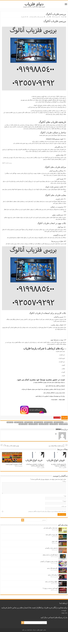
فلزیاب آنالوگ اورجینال (44, 424)
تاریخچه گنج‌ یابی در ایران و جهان (50, 554)
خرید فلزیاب (62, 354)
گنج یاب (63, 372)
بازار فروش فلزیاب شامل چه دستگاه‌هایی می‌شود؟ (58, 464)
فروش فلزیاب (61, 358)
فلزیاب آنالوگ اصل (53, 424)
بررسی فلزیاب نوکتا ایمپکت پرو (56, 445)
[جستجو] (22, 520)
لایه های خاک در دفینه (53, 575)
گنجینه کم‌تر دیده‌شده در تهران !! (50, 588)
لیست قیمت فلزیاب (60, 351)
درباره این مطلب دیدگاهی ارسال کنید (36, 16)
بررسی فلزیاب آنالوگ (58, 422)
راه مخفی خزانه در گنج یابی (51, 548)
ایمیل (64, 501)
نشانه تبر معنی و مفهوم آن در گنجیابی (49, 561)
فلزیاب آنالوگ (10, 422)
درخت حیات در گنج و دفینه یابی (51, 528)
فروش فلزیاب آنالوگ (19, 422)
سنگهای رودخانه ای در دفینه (51, 581)
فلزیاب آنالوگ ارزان (63, 424)
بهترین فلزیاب (13, 243)
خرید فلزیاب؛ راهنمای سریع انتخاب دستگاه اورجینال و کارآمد (35, 464)
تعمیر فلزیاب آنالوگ (48, 422)
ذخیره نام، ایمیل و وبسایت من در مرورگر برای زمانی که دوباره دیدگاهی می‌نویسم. (47, 511)
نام (65, 496)
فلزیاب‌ (42, 100)
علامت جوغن (55, 541)
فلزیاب (63, 375)
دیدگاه (64, 481)
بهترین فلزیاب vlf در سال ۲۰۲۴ (11, 445)
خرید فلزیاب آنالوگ (28, 422)
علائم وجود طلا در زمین (52, 568)
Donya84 (63, 16)
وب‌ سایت (64, 506)
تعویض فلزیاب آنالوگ (39, 422)
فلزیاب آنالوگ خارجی (33, 424)
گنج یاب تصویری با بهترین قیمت (14, 464)
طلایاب (63, 368)
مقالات (47, 16)
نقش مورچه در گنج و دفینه (52, 534)
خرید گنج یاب (62, 361)
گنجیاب (63, 365)
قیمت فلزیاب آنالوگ (23, 424)
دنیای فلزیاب (34, 4)
